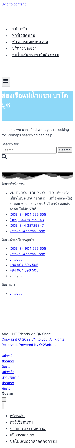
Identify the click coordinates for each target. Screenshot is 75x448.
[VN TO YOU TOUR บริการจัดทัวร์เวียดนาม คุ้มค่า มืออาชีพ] (17, 20)
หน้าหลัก (19, 29)
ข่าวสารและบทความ (30, 41)
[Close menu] (3, 406)
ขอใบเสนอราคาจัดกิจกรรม (35, 54)
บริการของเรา (24, 48)
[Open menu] (6, 81)
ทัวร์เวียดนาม (23, 35)
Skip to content (14, 4)
